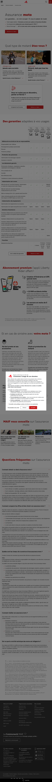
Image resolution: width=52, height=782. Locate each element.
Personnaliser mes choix (13, 407)
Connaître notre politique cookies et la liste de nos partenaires (23, 404)
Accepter (33, 407)
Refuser (24, 407)
